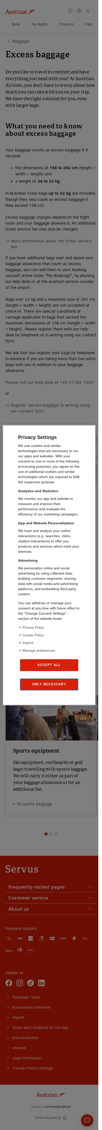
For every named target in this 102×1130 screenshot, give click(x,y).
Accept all (49, 665)
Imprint (28, 643)
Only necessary (49, 684)
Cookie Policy (33, 635)
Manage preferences (39, 650)
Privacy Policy (33, 627)
